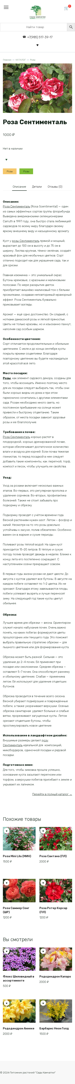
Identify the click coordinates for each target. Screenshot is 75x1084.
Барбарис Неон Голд (54, 1028)
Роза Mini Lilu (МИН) (17, 856)
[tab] (19, 187)
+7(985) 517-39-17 (39, 37)
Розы (32, 59)
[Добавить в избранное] (6, 159)
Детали (37, 186)
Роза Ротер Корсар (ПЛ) (53, 910)
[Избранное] (37, 45)
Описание (19, 186)
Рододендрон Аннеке (18, 1028)
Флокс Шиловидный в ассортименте (18, 978)
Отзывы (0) (55, 186)
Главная (7, 59)
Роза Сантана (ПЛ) (53, 856)
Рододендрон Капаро (55, 976)
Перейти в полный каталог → (52, 794)
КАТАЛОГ (21, 59)
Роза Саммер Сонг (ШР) (16, 910)
